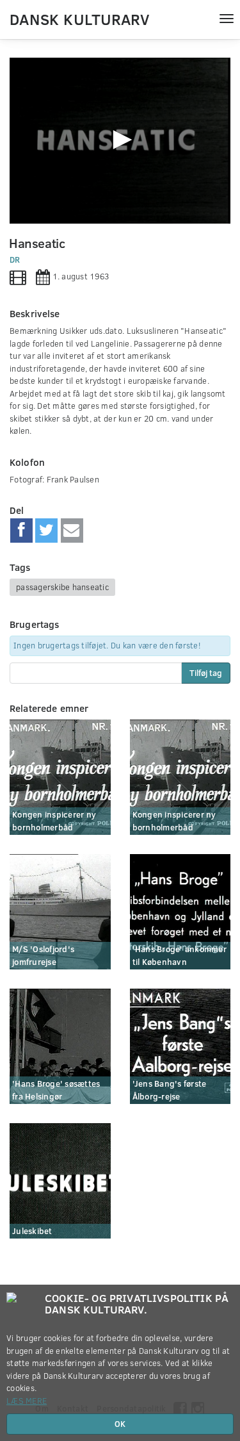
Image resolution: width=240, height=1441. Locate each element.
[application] (120, 141)
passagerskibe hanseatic (62, 587)
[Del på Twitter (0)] (46, 530)
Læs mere (26, 1400)
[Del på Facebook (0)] (21, 530)
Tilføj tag (205, 673)
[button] (120, 140)
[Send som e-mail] (72, 530)
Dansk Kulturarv (79, 18)
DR (15, 259)
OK (120, 1423)
